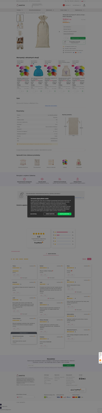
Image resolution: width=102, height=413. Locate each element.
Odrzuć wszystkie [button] (50, 213)
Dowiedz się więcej (61, 210)
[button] (34, 214)
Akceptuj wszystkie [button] (64, 213)
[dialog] (51, 206)
